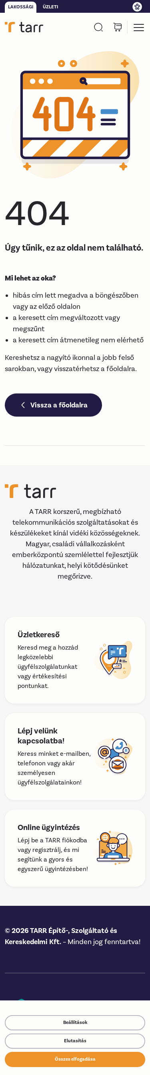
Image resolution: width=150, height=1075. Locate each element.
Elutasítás (75, 1041)
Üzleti (50, 7)
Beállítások (75, 1023)
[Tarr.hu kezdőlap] (24, 27)
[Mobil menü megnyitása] (138, 27)
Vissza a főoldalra (59, 405)
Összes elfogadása (75, 1059)
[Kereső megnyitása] (98, 27)
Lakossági (20, 7)
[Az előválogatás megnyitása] (117, 27)
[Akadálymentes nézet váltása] (138, 6)
